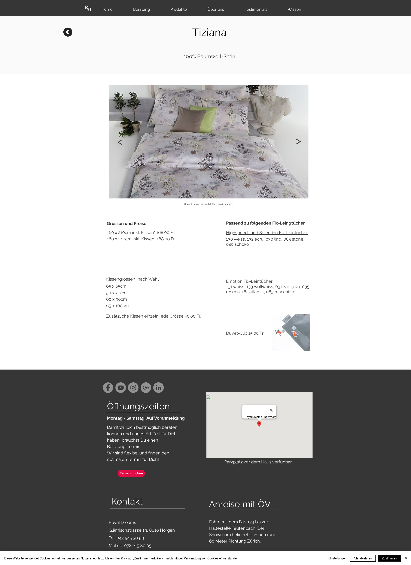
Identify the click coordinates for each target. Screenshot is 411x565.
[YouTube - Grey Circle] (120, 387)
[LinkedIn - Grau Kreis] (158, 387)
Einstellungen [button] (337, 558)
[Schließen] (405, 558)
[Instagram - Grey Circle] (133, 387)
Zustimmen (389, 558)
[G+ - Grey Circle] (146, 387)
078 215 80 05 (137, 545)
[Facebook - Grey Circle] (108, 387)
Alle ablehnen (363, 558)
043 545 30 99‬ (130, 537)
